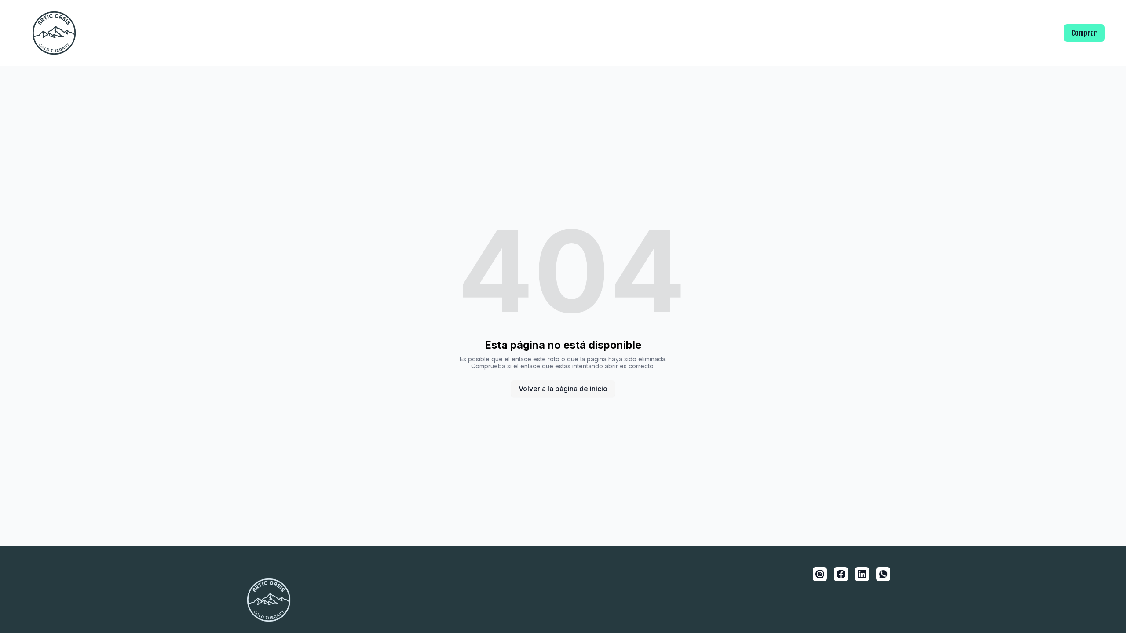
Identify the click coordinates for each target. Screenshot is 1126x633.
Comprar (1084, 33)
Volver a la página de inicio (563, 388)
